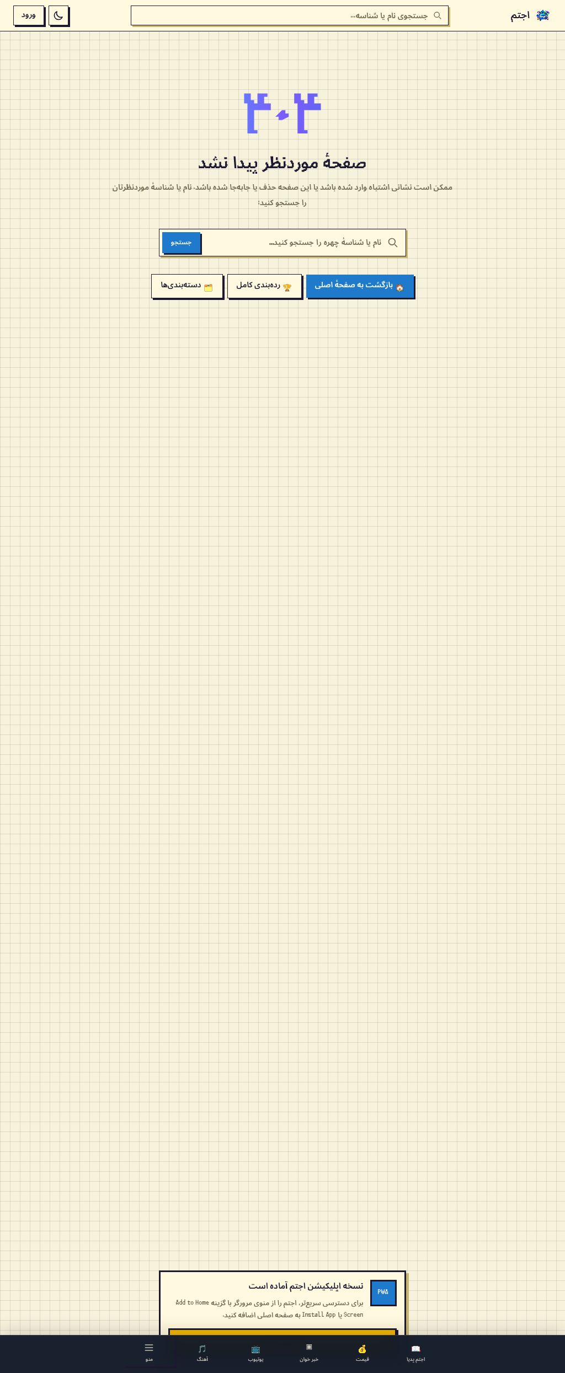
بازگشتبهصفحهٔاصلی (359, 286)
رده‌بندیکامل (264, 286)
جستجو (181, 242)
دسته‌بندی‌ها (186, 286)
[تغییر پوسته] (58, 15)
